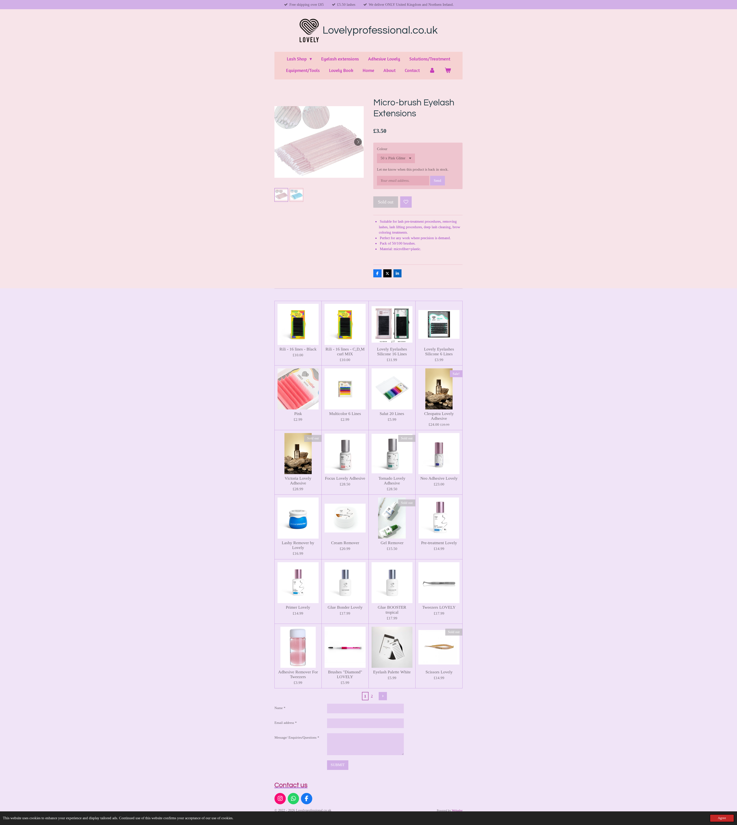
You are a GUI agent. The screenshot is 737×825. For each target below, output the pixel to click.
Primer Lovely (298, 607)
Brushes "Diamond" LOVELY (345, 674)
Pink (298, 413)
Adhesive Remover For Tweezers (298, 674)
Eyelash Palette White (392, 672)
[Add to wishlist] (405, 202)
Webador (457, 810)
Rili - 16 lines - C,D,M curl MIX (345, 351)
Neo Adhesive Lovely (439, 478)
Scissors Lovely (439, 672)
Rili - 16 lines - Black (297, 349)
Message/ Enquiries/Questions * (296, 737)
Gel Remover (392, 543)
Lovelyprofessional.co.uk (380, 30)
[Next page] (383, 696)
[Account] (432, 70)
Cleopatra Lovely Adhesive (439, 416)
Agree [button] (722, 818)
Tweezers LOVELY (439, 607)
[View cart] (448, 70)
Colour (382, 149)
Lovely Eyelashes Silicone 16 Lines (392, 351)
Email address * (285, 723)
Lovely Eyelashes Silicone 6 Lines (439, 351)
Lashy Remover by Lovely (298, 545)
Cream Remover (345, 543)
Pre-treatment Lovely (439, 543)
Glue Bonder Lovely (345, 607)
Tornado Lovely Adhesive (391, 480)
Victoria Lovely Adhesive (298, 480)
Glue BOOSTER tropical (392, 609)
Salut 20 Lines (392, 413)
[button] (281, 195)
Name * (279, 708)
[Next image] (358, 142)
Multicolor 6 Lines (345, 413)
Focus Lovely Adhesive (345, 478)
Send (437, 181)
